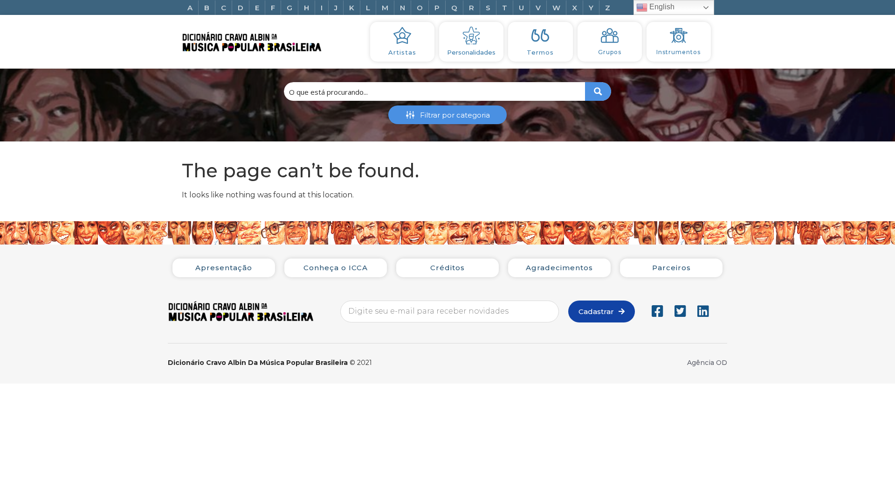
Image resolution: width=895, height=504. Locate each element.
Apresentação (223, 267)
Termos (540, 52)
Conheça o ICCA (335, 267)
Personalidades (471, 52)
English (661, 7)
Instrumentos (678, 52)
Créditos (447, 267)
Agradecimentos (559, 267)
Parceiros (671, 267)
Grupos (609, 52)
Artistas (402, 52)
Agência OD (707, 362)
